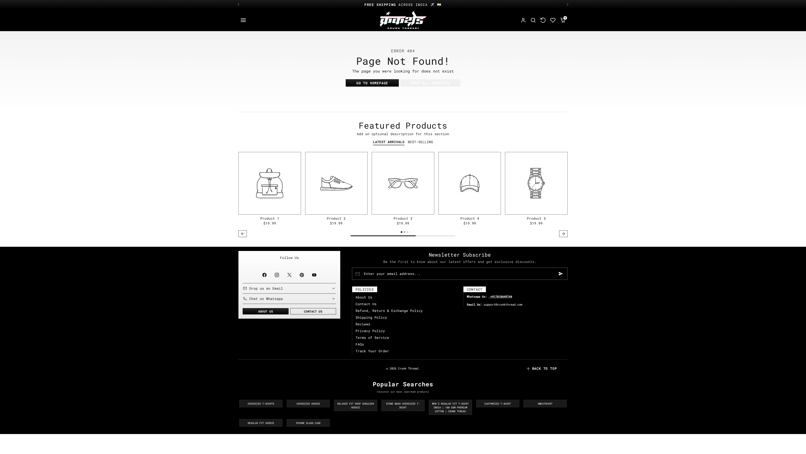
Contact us (313, 311)
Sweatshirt (545, 403)
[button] (243, 20)
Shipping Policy (371, 317)
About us (265, 311)
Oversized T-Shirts (261, 403)
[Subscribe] (561, 273)
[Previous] (238, 4)
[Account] (523, 20)
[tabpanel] (403, 195)
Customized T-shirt (497, 403)
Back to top (544, 368)
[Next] (567, 4)
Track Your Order (372, 351)
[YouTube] (314, 275)
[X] (289, 275)
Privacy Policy (370, 331)
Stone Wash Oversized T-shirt (403, 405)
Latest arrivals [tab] (388, 142)
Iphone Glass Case (308, 423)
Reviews (363, 324)
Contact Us (366, 304)
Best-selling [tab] (420, 142)
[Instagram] (277, 275)
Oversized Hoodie (308, 403)
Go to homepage (372, 83)
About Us (364, 297)
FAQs (360, 344)
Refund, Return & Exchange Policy (389, 310)
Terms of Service (372, 337)
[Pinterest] (302, 275)
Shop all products (430, 83)
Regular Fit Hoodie (261, 423)
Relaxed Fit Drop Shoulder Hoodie (355, 405)
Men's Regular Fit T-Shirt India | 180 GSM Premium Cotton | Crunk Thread (450, 407)
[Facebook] (264, 275)
